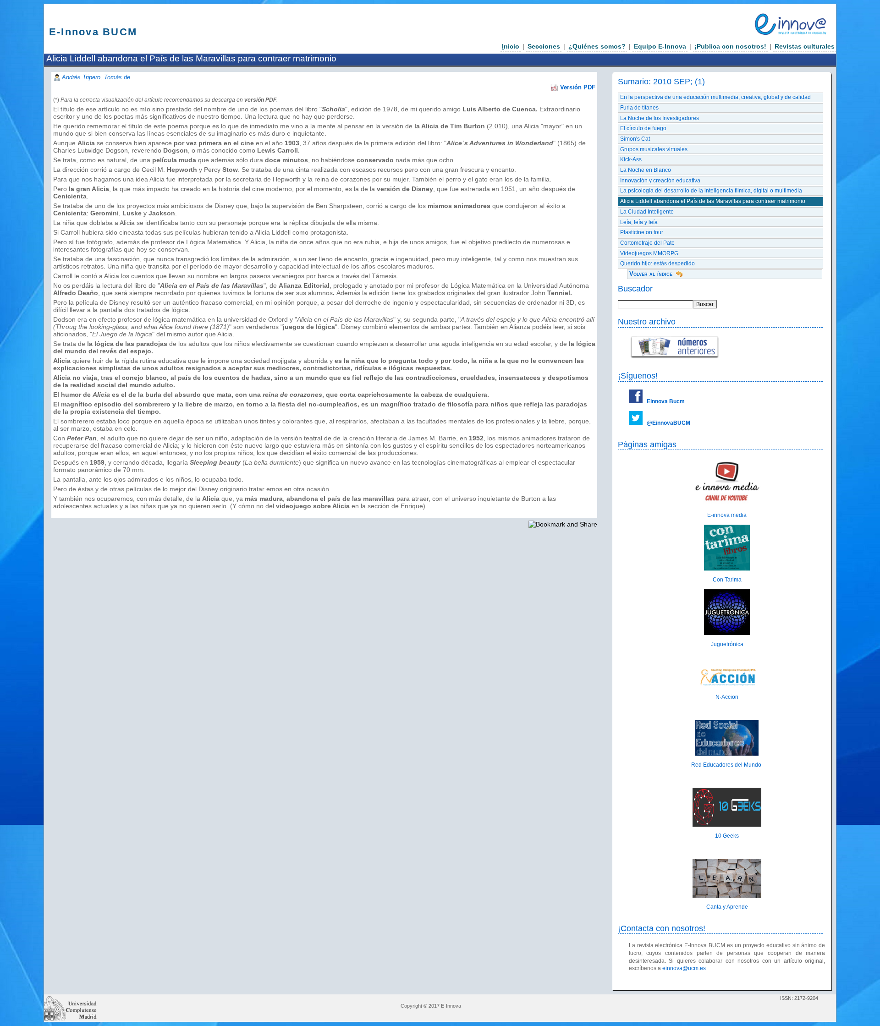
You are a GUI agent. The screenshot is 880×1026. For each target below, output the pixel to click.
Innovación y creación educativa (660, 180)
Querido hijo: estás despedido (657, 263)
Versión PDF (577, 87)
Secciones (544, 46)
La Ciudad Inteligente (647, 211)
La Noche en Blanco (645, 170)
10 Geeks (727, 836)
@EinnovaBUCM (668, 423)
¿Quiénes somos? (597, 46)
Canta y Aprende (727, 907)
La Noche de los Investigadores (659, 118)
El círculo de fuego (643, 128)
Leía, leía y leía (639, 222)
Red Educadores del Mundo (727, 765)
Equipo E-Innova (660, 46)
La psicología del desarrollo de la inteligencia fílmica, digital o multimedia (711, 190)
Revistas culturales (805, 46)
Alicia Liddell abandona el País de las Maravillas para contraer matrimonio (712, 201)
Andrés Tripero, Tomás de (96, 77)
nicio (510, 46)
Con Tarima (727, 579)
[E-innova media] (727, 503)
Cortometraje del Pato (647, 243)
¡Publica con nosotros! (730, 46)
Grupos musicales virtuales (654, 149)
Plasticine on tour (641, 232)
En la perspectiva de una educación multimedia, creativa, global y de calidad (715, 97)
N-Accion (726, 697)
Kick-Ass (631, 159)
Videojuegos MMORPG (649, 253)
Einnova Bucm (666, 401)
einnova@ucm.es (684, 968)
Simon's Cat (635, 139)
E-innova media (727, 515)
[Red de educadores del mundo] (727, 754)
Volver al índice (650, 273)
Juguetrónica (727, 644)
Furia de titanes (639, 107)
